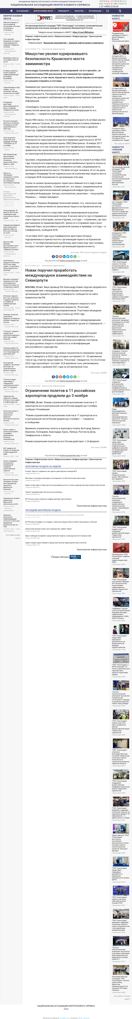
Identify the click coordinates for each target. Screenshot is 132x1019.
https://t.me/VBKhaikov (83, 32)
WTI (115, 4)
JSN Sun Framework (83, 1018)
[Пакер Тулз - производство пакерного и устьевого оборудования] (66, 17)
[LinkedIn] (64, 256)
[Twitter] (67, 256)
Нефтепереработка (11, 168)
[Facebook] (53, 256)
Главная (29, 36)
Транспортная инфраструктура (53, 49)
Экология (8, 34)
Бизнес (7, 150)
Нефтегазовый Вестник (70, 261)
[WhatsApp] (75, 256)
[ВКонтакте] (57, 256)
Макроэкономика (63, 36)
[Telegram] (71, 256)
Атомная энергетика (11, 133)
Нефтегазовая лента (43, 36)
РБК (81, 252)
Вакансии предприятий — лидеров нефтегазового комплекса (74, 43)
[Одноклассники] (60, 256)
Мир (16, 220)
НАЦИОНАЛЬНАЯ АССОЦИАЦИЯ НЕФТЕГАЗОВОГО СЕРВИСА (66, 1006)
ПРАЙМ (103, 373)
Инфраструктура (80, 36)
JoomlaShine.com (64, 1018)
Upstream (8, 83)
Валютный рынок (10, 187)
